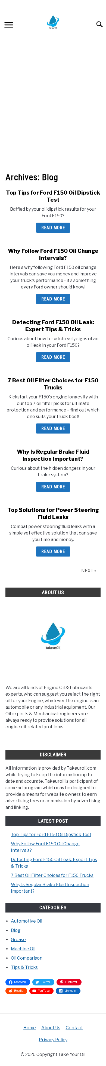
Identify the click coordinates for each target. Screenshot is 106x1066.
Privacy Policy (53, 1039)
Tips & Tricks (24, 967)
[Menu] (8, 25)
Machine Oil (23, 948)
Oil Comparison (26, 958)
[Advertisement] (53, 104)
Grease (18, 939)
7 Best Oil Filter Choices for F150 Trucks (52, 875)
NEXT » (88, 570)
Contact (74, 1027)
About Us (50, 1027)
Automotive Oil (26, 921)
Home (29, 1027)
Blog (15, 930)
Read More (53, 227)
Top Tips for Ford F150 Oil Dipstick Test (51, 834)
